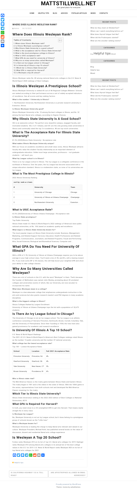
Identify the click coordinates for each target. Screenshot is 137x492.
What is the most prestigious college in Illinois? (35, 53)
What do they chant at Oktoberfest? (104, 28)
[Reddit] (2, 37)
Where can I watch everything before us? (106, 31)
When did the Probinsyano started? (104, 37)
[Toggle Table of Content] (59, 40)
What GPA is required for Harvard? (30, 70)
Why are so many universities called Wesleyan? (34, 60)
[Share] (2, 45)
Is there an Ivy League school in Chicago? (32, 63)
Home (32, 13)
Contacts (103, 13)
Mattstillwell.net (68, 3)
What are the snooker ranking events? (105, 41)
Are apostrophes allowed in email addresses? (68, 474)
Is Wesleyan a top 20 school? (28, 73)
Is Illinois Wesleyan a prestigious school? (32, 46)
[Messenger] (2, 24)
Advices (64, 13)
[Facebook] (2, 15)
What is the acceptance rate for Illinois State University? (38, 51)
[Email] (2, 41)
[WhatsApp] (2, 32)
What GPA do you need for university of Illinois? (35, 58)
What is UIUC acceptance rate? (27, 56)
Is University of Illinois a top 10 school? (32, 65)
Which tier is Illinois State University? (31, 68)
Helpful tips (43, 13)
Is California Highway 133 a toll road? (27, 474)
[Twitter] (2, 20)
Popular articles (79, 13)
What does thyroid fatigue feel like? (104, 34)
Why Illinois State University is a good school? (34, 48)
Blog (55, 13)
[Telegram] (2, 28)
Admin (16, 28)
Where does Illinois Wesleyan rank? (30, 43)
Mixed (93, 13)
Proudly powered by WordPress (68, 484)
